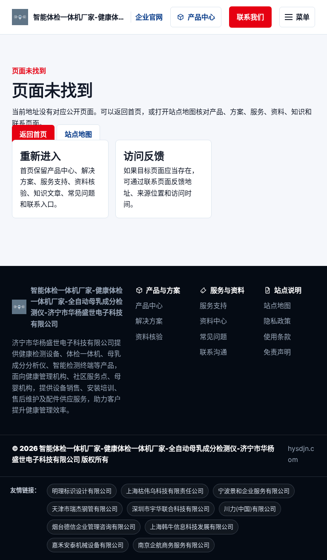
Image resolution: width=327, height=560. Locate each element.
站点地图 (78, 134)
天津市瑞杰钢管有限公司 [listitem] (85, 508)
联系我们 (250, 17)
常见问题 (213, 336)
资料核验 (149, 336)
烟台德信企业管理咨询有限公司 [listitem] (93, 526)
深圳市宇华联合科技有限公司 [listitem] (170, 508)
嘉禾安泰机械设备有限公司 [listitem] (87, 544)
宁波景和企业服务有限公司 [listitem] (254, 490)
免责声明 (277, 352)
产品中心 (201, 17)
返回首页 (33, 134)
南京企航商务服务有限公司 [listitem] (173, 544)
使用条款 (277, 336)
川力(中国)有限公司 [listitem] (250, 508)
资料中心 (213, 321)
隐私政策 (277, 321)
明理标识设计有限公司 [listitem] (82, 490)
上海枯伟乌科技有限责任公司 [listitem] (165, 490)
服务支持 (213, 305)
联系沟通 (213, 352)
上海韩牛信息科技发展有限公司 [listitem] (191, 526)
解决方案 (149, 321)
